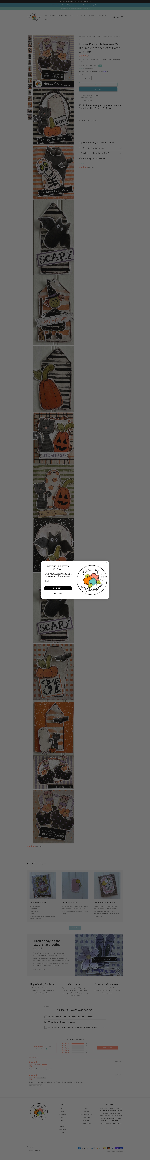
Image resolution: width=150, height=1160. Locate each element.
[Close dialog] (107, 563)
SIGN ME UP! (58, 588)
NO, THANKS (58, 593)
